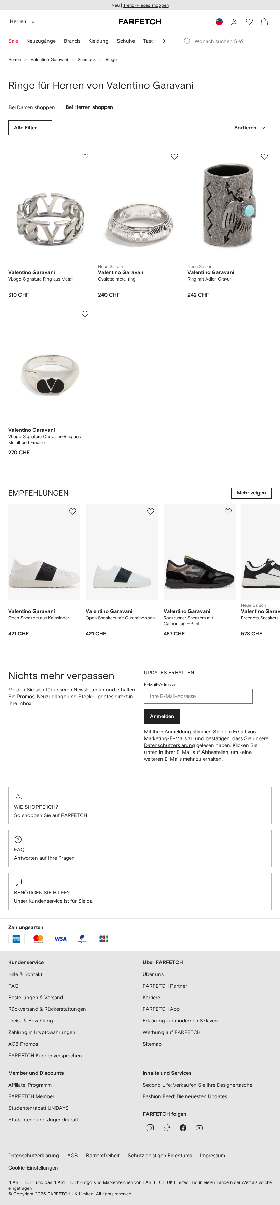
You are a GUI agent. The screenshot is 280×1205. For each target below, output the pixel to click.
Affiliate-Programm (30, 1084)
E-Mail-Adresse (159, 684)
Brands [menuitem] (72, 40)
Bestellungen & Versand (35, 997)
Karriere (151, 997)
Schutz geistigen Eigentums (160, 1155)
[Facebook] (183, 1127)
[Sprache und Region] (219, 21)
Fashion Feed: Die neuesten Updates (185, 1096)
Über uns (153, 974)
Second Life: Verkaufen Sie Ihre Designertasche (197, 1084)
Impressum (212, 1155)
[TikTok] (166, 1127)
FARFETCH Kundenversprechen (45, 1055)
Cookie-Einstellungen (33, 1167)
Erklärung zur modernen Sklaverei (181, 1020)
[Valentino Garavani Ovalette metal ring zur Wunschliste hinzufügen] (174, 156)
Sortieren (245, 127)
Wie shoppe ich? (36, 806)
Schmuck (87, 59)
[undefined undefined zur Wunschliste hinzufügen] (72, 511)
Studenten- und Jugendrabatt (43, 1119)
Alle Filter (25, 127)
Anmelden (162, 716)
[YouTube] (199, 1127)
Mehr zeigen (251, 493)
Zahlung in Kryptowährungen (41, 1032)
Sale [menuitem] (13, 40)
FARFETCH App (161, 1009)
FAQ (19, 849)
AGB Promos (23, 1043)
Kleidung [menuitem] (98, 40)
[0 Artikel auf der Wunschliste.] (249, 21)
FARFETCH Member (31, 1096)
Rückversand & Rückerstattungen (47, 1009)
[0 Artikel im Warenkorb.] (264, 21)
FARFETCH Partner (165, 985)
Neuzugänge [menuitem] (41, 40)
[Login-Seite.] (234, 21)
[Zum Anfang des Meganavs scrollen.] (164, 40)
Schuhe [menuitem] (126, 40)
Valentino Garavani (49, 59)
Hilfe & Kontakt (25, 974)
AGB (72, 1155)
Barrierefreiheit (103, 1155)
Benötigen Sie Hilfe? (42, 892)
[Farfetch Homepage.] (140, 22)
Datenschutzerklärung (169, 745)
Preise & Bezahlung (30, 1020)
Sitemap (152, 1043)
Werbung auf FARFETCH (171, 1032)
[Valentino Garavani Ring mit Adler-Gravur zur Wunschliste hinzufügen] (264, 156)
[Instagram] (150, 1127)
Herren (18, 21)
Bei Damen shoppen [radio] (33, 109)
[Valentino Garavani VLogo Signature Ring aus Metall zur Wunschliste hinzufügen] (85, 156)
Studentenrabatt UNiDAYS (38, 1107)
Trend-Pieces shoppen (146, 5)
